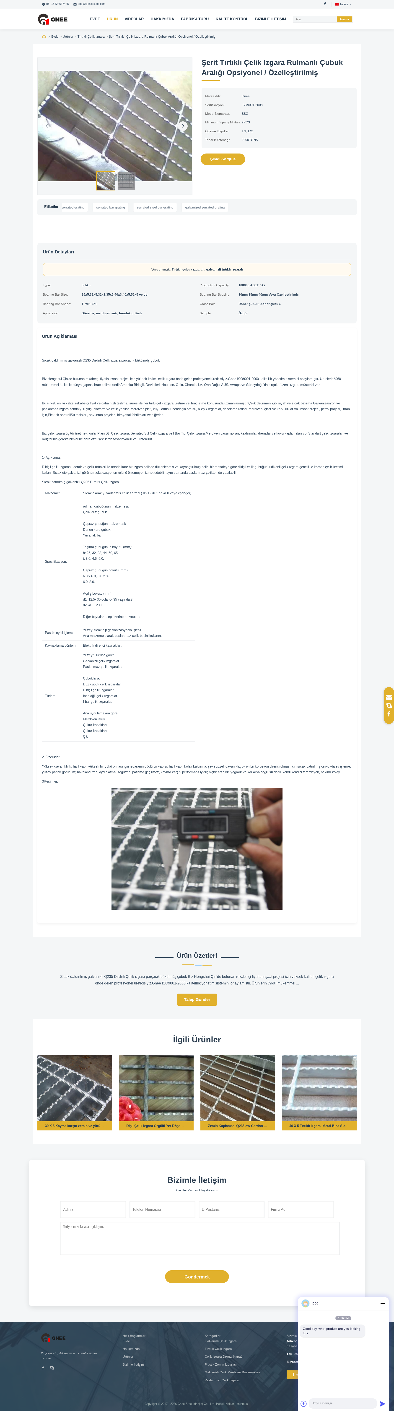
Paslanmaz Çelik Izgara (222, 1380)
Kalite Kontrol (232, 19)
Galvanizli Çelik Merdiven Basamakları (232, 1372)
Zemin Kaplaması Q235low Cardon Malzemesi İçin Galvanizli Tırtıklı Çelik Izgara (238, 1126)
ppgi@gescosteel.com (91, 3)
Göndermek (197, 1276)
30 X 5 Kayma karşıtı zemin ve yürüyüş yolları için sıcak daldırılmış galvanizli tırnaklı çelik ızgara (75, 1126)
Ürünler (68, 36)
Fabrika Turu (195, 19)
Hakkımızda (162, 19)
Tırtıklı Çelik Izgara (91, 36)
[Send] (382, 1404)
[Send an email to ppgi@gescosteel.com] (389, 697)
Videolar (134, 19)
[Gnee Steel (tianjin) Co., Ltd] (52, 19)
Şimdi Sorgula (223, 159)
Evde (95, 19)
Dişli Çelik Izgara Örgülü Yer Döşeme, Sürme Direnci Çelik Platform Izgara (156, 1126)
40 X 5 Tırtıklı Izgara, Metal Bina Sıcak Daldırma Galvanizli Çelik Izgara (319, 1126)
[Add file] (304, 1404)
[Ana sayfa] (44, 36)
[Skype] (52, 1368)
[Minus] (382, 1303)
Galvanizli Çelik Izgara (221, 1341)
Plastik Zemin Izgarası (221, 1364)
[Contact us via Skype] (389, 705)
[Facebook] (325, 4)
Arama (344, 19)
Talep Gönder (197, 999)
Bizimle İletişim (270, 19)
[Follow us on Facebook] (389, 713)
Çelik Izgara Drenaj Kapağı (224, 1356)
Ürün (112, 19)
